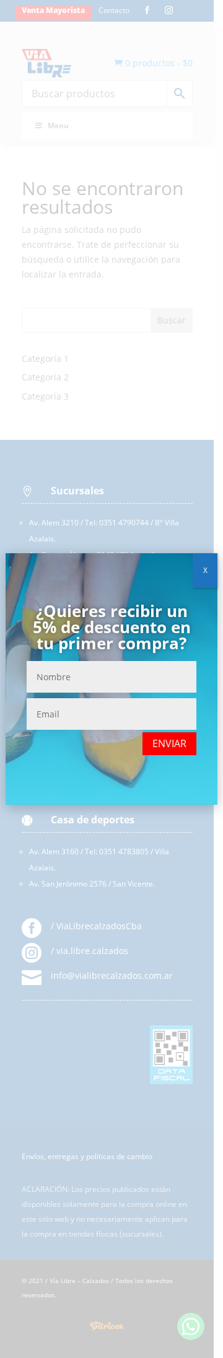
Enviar (169, 743)
